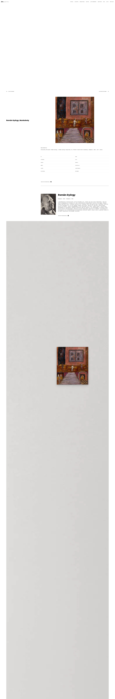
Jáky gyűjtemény (5, 1)
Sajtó (107, 1)
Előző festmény (11, 91)
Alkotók (87, 1)
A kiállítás (76, 1)
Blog (104, 1)
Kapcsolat (112, 1)
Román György (66, 194)
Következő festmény (103, 91)
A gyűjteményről (93, 1)
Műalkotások (82, 1)
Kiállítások (100, 1)
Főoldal (71, 1)
